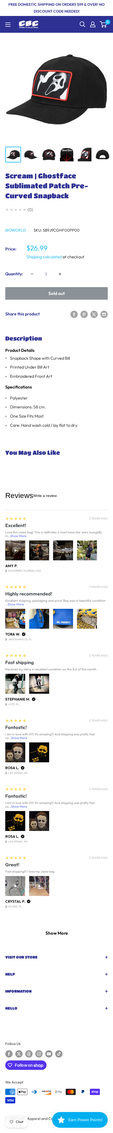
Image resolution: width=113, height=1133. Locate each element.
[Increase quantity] (59, 274)
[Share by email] (104, 314)
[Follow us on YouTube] (49, 1054)
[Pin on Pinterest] (84, 314)
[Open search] (82, 24)
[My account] (92, 24)
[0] (103, 24)
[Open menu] (8, 25)
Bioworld (15, 230)
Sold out (56, 293)
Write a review (45, 495)
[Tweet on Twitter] (94, 314)
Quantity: (14, 273)
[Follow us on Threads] (29, 1054)
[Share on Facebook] (74, 314)
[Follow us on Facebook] (9, 1054)
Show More (18, 536)
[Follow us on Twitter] (19, 1054)
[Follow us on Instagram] (39, 1054)
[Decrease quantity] (32, 274)
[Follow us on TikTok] (59, 1054)
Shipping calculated (44, 256)
